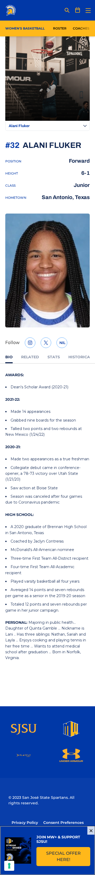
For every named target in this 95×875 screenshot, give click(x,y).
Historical (80, 357)
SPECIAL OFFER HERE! (68, 856)
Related (30, 357)
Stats (54, 357)
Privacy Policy (25, 822)
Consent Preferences (63, 822)
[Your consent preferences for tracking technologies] (9, 866)
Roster (59, 28)
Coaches (81, 28)
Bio (9, 357)
